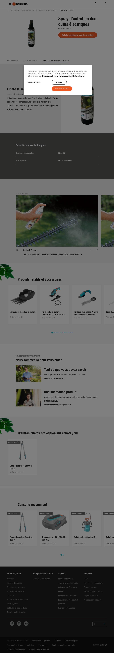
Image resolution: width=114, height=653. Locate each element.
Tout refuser (59, 82)
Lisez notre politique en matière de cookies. (57, 76)
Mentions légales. (78, 76)
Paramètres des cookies (33, 82)
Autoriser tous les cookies (62, 88)
